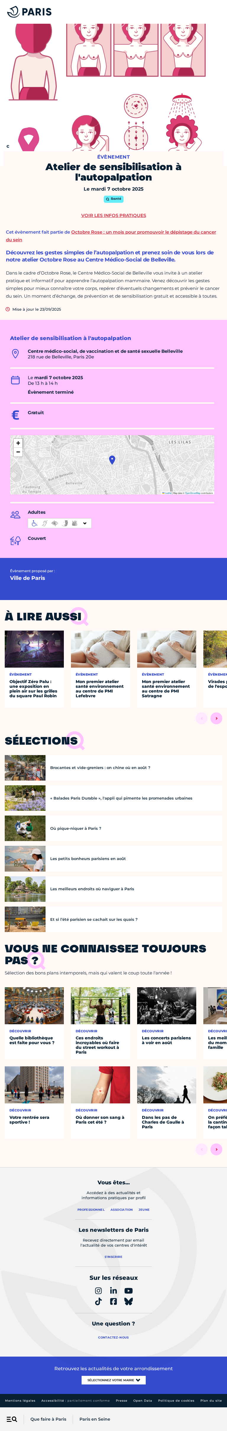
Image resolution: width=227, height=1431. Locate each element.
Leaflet (167, 492)
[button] (112, 460)
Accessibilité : (75, 1401)
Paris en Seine (95, 1419)
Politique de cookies (176, 1401)
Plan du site (211, 1401)
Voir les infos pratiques (113, 215)
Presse (121, 1401)
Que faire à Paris (48, 1419)
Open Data (142, 1401)
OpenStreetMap (192, 492)
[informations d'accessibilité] (60, 523)
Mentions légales (20, 1401)
